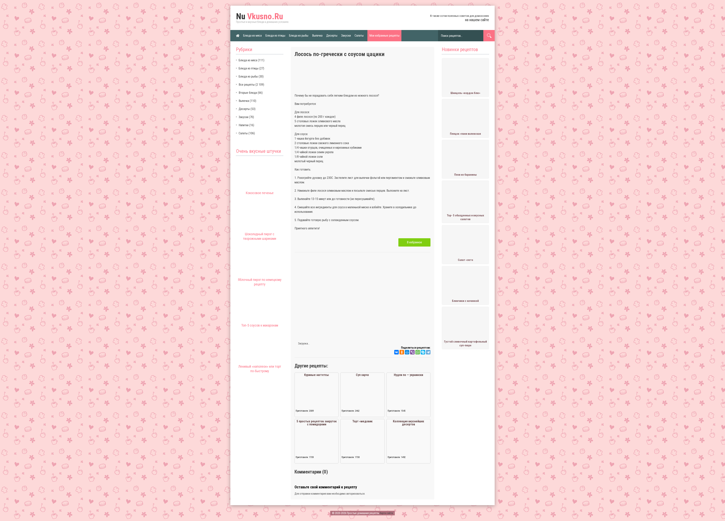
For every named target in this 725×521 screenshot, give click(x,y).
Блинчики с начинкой (465, 301)
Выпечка (317, 35)
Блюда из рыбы (298, 35)
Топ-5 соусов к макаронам (259, 325)
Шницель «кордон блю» (465, 93)
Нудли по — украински (408, 375)
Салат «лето (465, 260)
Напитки (243, 125)
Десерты (331, 35)
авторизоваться (355, 493)
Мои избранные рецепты (384, 35)
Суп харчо (362, 375)
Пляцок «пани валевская (465, 133)
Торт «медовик (362, 421)
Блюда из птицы (275, 35)
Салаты (359, 35)
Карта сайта (386, 513)
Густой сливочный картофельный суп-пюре (465, 343)
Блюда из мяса (252, 35)
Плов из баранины (465, 174)
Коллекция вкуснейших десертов (408, 423)
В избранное (414, 242)
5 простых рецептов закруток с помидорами (317, 423)
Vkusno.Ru (259, 16)
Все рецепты (247, 84)
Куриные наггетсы (316, 375)
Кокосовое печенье (260, 193)
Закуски (346, 35)
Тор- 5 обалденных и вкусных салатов (465, 217)
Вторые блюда (248, 93)
